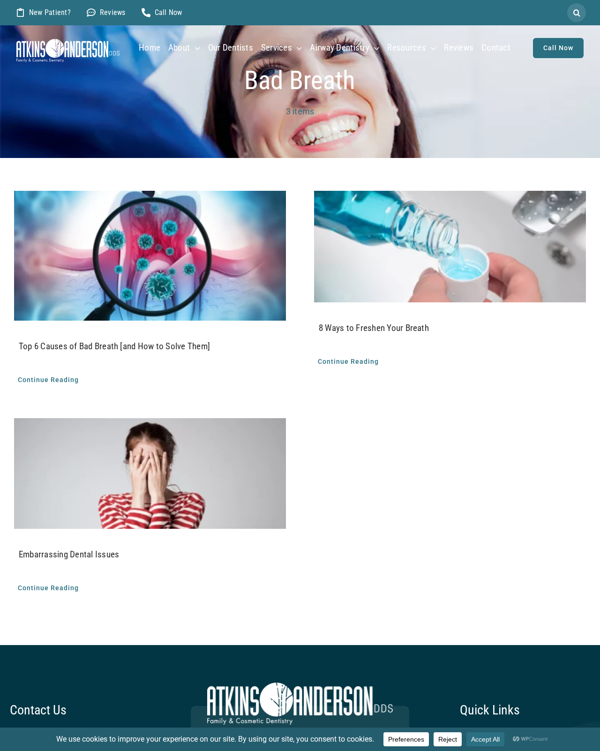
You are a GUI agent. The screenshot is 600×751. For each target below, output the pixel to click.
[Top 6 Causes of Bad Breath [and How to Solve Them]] (150, 256)
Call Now (168, 12)
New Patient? (50, 12)
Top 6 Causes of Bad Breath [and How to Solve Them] (114, 346)
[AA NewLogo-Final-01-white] (68, 42)
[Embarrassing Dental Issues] (150, 473)
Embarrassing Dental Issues (69, 554)
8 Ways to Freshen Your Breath (374, 328)
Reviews (113, 12)
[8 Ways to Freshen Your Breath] (450, 246)
